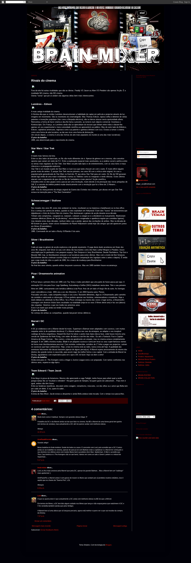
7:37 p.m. (40, 516)
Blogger (108, 545)
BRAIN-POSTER (144, 375)
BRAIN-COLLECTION (146, 378)
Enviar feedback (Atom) (49, 530)
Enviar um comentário (43, 521)
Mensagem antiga (120, 526)
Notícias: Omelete (145, 362)
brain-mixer (42, 468)
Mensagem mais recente (41, 526)
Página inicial (82, 526)
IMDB (140, 351)
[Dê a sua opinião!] (62, 400)
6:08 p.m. (40, 488)
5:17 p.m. (40, 460)
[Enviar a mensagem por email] (59, 400)
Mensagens (144, 152)
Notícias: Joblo (143, 365)
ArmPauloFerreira (44, 439)
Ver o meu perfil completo (145, 187)
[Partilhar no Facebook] (67, 400)
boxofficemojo (143, 354)
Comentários (144, 157)
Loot (39, 414)
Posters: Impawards (145, 357)
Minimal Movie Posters (146, 359)
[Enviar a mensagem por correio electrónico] (55, 401)
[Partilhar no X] (64, 400)
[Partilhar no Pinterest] (70, 400)
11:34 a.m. (41, 432)
